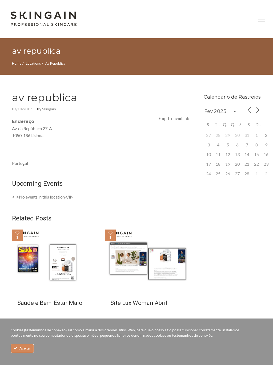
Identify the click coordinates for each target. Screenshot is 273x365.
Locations (33, 63)
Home (16, 63)
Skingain (49, 109)
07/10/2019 (22, 109)
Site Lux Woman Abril (138, 303)
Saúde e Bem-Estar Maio (49, 303)
